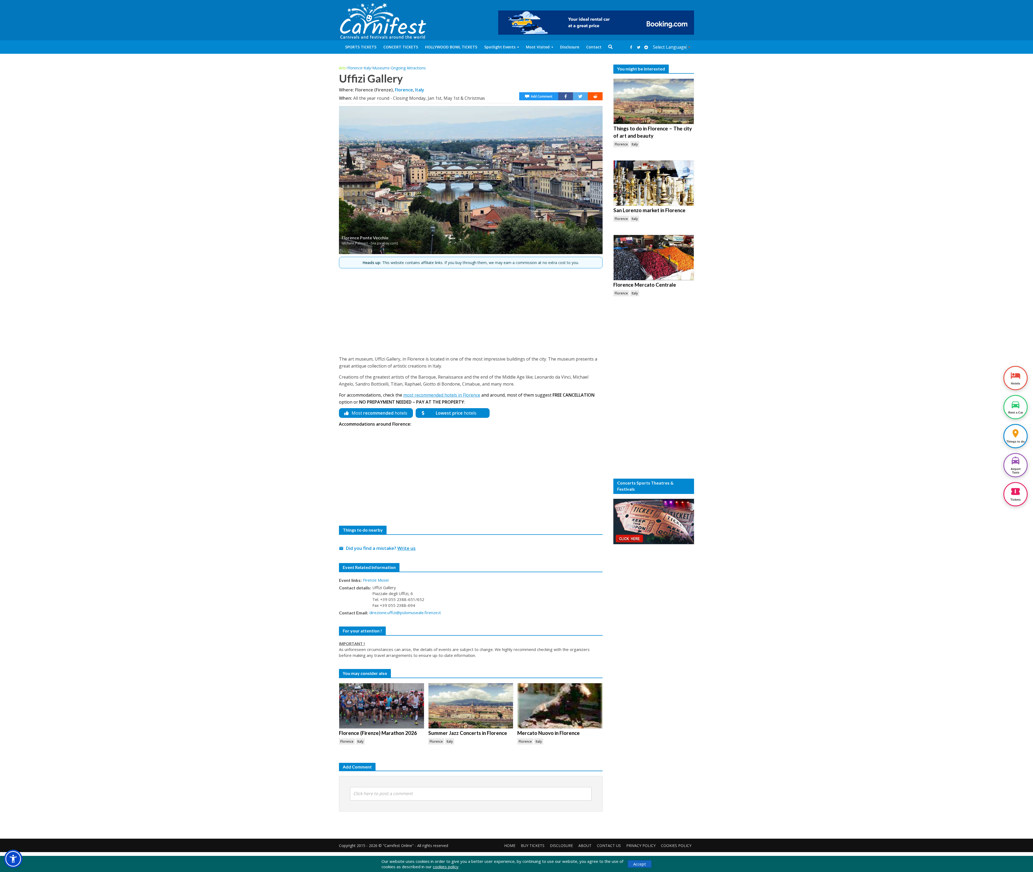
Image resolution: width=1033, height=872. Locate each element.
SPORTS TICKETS (360, 46)
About (585, 845)
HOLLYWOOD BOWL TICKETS (451, 46)
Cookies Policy (676, 845)
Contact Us (609, 845)
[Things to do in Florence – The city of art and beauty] (653, 101)
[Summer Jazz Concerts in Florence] (471, 706)
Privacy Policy (641, 845)
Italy (367, 67)
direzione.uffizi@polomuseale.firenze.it (405, 612)
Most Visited (538, 46)
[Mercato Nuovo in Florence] (560, 706)
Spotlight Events (499, 46)
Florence (354, 67)
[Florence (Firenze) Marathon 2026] (381, 706)
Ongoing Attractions (408, 67)
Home (509, 845)
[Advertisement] (471, 309)
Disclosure (569, 46)
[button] (13, 859)
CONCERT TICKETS (400, 46)
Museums (381, 67)
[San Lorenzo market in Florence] (653, 183)
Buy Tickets (532, 845)
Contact (594, 46)
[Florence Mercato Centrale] (653, 257)
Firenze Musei (376, 580)
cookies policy (445, 866)
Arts (342, 67)
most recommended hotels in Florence (441, 395)
